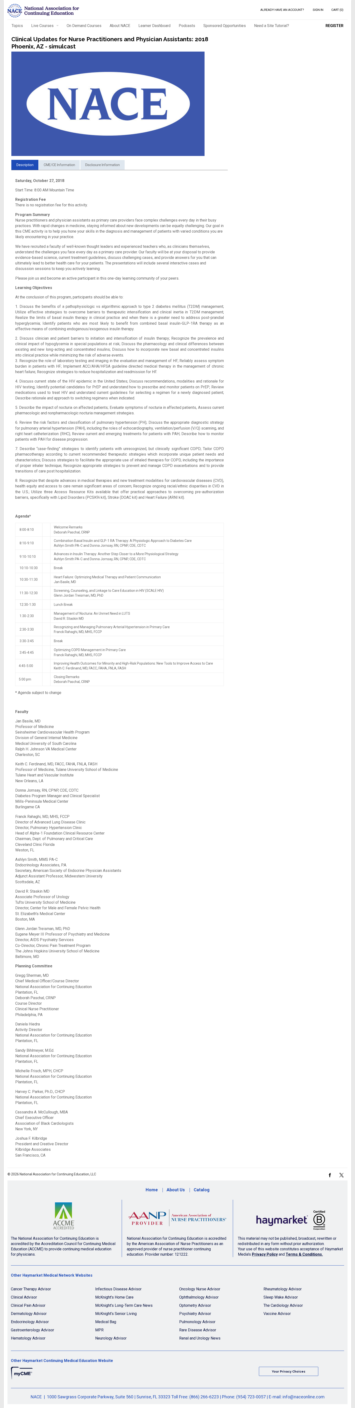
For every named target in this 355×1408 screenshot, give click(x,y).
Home (152, 1189)
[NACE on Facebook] (330, 1174)
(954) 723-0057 (251, 1396)
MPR (99, 1330)
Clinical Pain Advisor (28, 1305)
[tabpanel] (119, 668)
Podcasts (187, 25)
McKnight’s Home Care (114, 1297)
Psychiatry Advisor (195, 1313)
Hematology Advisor (28, 1338)
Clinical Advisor (24, 1297)
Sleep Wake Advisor (280, 1297)
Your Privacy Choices (288, 1371)
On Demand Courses (84, 25)
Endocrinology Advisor (30, 1322)
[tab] (24, 165)
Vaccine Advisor (277, 1313)
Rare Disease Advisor (197, 1330)
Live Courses (42, 25)
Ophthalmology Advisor (199, 1297)
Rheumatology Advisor (282, 1289)
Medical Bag (105, 1322)
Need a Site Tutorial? (271, 25)
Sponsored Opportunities (224, 25)
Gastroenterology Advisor (32, 1330)
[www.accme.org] (64, 1218)
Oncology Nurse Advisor (199, 1289)
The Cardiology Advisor (283, 1305)
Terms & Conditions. (304, 1254)
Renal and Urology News (199, 1338)
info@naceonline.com (304, 1396)
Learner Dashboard (154, 25)
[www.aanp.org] (177, 1218)
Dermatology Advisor (29, 1313)
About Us (176, 1189)
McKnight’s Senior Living (116, 1313)
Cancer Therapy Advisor (31, 1289)
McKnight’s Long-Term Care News (124, 1305)
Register (334, 25)
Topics (17, 25)
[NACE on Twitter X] (341, 1174)
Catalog (202, 1189)
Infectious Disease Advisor (118, 1289)
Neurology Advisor (111, 1338)
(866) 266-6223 (204, 1396)
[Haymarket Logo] (291, 1218)
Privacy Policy (265, 1254)
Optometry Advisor (195, 1305)
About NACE (120, 25)
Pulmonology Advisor (197, 1322)
